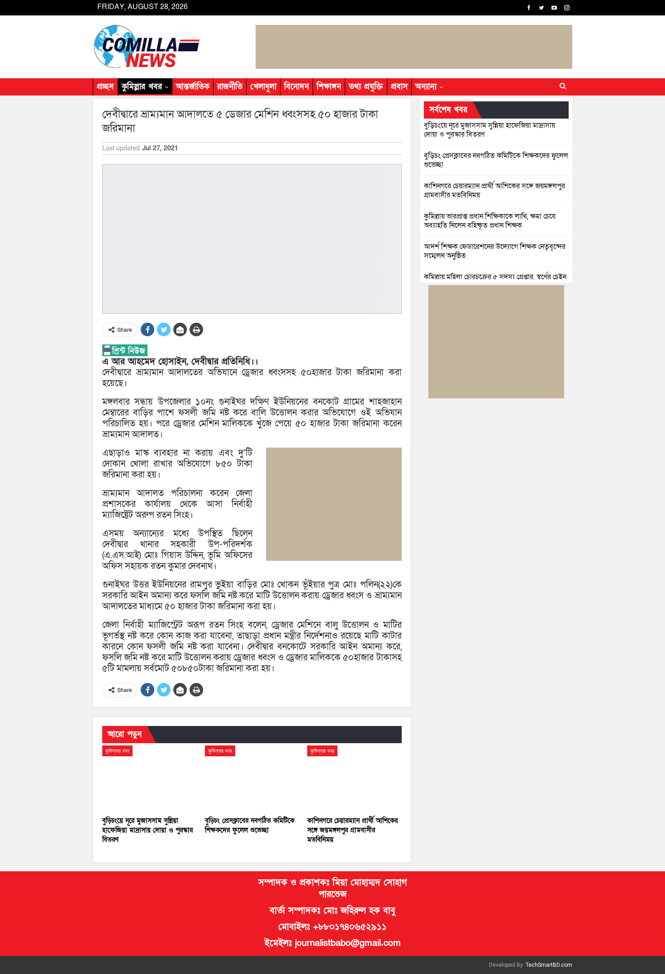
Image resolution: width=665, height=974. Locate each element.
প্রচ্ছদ (105, 86)
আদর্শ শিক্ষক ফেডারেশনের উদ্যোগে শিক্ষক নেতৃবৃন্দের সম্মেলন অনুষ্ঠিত (494, 251)
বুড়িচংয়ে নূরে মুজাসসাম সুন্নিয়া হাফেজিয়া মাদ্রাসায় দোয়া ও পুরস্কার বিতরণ (489, 129)
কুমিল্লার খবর (142, 86)
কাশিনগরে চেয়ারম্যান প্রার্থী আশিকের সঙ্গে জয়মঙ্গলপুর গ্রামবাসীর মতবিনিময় (494, 190)
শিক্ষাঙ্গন (329, 86)
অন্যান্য (426, 86)
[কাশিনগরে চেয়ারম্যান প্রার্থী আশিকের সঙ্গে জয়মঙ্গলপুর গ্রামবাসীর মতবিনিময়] (354, 778)
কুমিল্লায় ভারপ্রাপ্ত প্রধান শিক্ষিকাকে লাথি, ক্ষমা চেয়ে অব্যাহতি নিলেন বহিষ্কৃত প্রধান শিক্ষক (490, 220)
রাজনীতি (229, 86)
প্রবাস (399, 86)
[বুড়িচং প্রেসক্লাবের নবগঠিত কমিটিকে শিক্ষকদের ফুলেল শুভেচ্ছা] (252, 778)
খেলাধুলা (263, 86)
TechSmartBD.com (549, 965)
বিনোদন (296, 86)
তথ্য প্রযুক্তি (366, 86)
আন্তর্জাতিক (192, 86)
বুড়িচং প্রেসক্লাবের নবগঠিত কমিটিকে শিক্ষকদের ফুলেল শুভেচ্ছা (496, 160)
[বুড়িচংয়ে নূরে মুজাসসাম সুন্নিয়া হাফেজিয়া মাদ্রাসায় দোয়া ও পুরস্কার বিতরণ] (149, 778)
